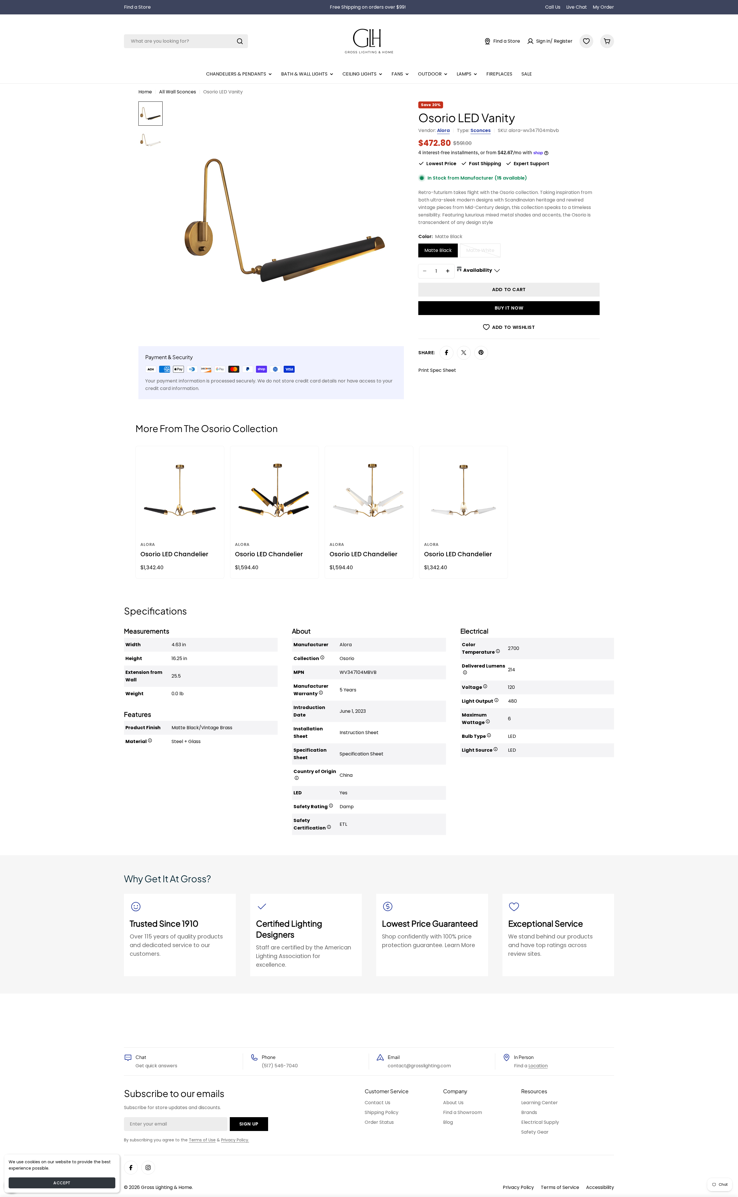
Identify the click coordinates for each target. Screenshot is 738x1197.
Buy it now (509, 307)
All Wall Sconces (177, 91)
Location (538, 1065)
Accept (61, 1183)
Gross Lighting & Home (166, 1187)
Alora (443, 130)
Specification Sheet (361, 754)
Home (145, 91)
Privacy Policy (518, 1187)
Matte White (483, 252)
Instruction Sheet (359, 732)
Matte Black (438, 250)
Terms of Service (560, 1187)
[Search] (239, 41)
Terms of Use (202, 1140)
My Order (603, 7)
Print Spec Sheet (437, 370)
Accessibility (600, 1187)
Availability (477, 270)
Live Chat (576, 7)
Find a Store (137, 7)
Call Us (552, 7)
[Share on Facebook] (446, 352)
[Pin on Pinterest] (481, 352)
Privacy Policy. (235, 1140)
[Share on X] (464, 352)
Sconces (480, 130)
